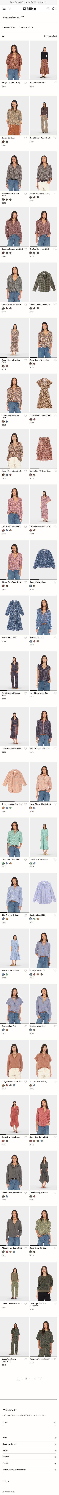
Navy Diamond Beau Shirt (39, 749)
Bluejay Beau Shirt (36, 637)
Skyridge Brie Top (9, 1026)
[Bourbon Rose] (7, 200)
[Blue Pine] (7, 808)
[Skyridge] (14, 1085)
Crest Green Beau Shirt (11, 860)
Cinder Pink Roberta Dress (40, 527)
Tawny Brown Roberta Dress (40, 416)
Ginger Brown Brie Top (39, 1082)
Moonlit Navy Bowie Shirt (12, 1248)
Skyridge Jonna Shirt (37, 1026)
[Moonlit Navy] (42, 974)
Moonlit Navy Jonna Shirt (12, 1193)
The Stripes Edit (26, 27)
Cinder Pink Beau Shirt (11, 527)
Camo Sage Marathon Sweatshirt (38, 1305)
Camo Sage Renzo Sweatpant (9, 1360)
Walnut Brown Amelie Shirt (10, 195)
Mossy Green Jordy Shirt (11, 304)
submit (53, 1422)
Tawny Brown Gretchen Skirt (11, 361)
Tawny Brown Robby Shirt (39, 360)
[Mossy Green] (10, 200)
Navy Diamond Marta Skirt (12, 749)
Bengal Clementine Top (11, 82)
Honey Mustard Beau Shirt (12, 804)
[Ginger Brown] (38, 974)
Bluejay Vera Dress (9, 637)
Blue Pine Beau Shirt (37, 915)
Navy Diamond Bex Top (39, 693)
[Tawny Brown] (34, 475)
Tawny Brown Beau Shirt (11, 471)
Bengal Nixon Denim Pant (40, 138)
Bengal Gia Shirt (8, 138)
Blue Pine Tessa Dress (10, 971)
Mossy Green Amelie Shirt (40, 304)
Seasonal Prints (9, 27)
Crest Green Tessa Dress (39, 860)
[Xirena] (29, 8)
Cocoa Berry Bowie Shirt (39, 1137)
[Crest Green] (10, 808)
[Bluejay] (7, 421)
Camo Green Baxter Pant (11, 1304)
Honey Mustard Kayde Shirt (40, 804)
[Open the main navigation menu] (4, 8)
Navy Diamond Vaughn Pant (11, 694)
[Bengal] (34, 1252)
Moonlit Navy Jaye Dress (39, 1193)
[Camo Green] (7, 142)
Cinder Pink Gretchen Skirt (40, 471)
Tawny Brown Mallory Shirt (10, 417)
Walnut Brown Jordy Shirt (39, 194)
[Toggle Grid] (2, 36)
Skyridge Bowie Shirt (37, 971)
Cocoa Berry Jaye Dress (11, 1137)
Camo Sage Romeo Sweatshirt (41, 1359)
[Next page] (40, 1378)
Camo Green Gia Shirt (38, 1248)
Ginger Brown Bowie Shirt (12, 1082)
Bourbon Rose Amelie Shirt (12, 249)
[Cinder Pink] (7, 366)
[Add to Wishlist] (26, 83)
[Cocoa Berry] (34, 974)
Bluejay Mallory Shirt (38, 582)
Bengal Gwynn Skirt (37, 82)
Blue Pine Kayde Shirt (10, 915)
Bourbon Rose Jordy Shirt (39, 249)
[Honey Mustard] (10, 863)
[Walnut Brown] (10, 253)
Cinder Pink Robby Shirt (11, 582)
